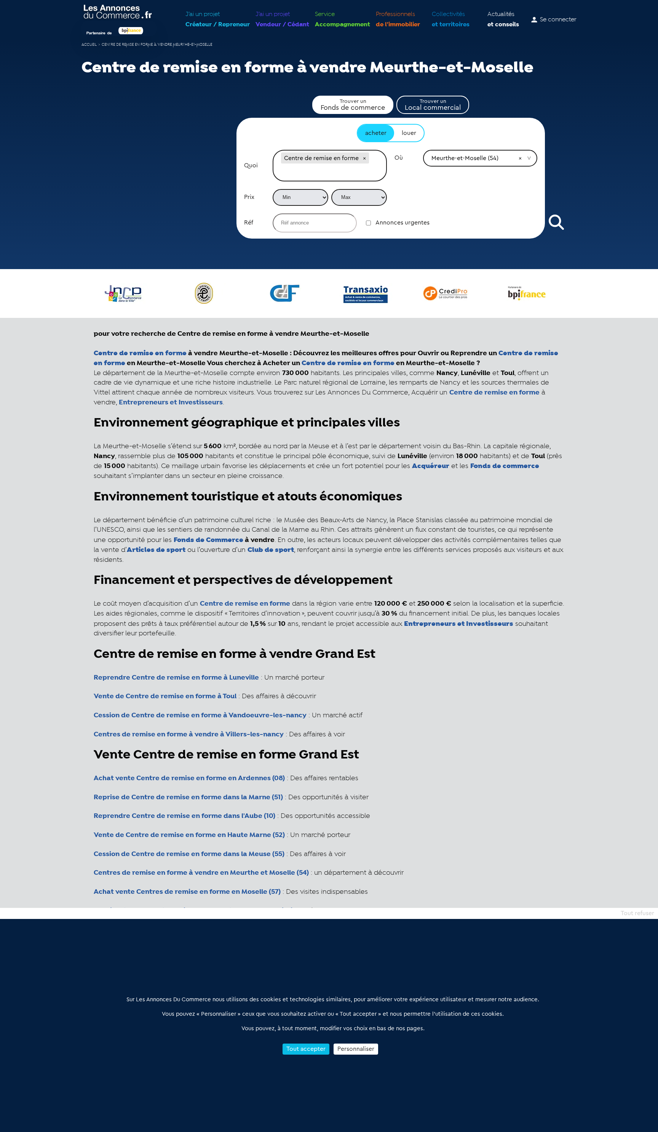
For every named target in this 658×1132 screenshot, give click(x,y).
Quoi (251, 165)
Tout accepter (306, 1049)
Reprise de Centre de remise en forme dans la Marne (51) (188, 797)
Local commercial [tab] (433, 105)
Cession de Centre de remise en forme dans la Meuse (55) (189, 854)
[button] (364, 158)
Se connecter (558, 20)
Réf (248, 223)
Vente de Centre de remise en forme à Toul (165, 696)
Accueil (89, 44)
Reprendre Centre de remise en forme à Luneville (176, 677)
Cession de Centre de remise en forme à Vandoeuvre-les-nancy (200, 715)
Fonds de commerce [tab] (353, 105)
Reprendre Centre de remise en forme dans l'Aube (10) (184, 816)
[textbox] (330, 173)
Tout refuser (637, 913)
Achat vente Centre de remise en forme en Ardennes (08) (189, 778)
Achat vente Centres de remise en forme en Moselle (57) (187, 891)
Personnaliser (355, 1049)
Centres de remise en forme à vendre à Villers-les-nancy (189, 734)
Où (398, 158)
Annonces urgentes (402, 223)
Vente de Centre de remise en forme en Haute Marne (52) (189, 835)
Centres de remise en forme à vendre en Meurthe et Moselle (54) (201, 872)
